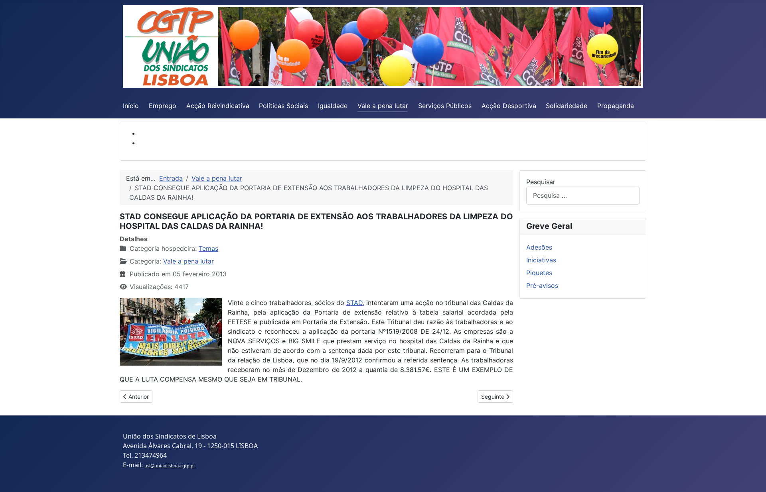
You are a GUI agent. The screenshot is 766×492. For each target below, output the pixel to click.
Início (131, 106)
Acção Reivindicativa (217, 106)
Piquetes (539, 273)
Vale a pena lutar (382, 106)
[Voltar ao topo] (752, 477)
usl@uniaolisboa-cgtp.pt (169, 465)
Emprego (162, 106)
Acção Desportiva (509, 106)
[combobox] (583, 196)
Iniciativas (541, 260)
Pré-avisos (542, 285)
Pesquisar (540, 182)
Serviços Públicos (445, 106)
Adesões (539, 247)
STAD (354, 303)
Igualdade (332, 106)
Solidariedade (566, 106)
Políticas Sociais (283, 106)
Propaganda (615, 106)
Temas (208, 248)
